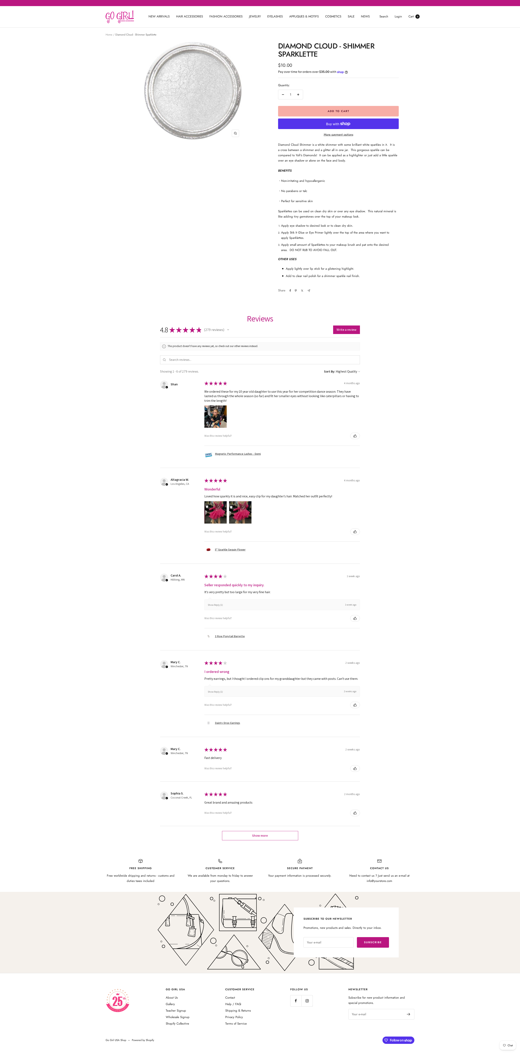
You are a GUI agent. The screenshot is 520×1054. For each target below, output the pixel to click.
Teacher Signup (176, 1010)
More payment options (338, 134)
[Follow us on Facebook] (295, 1000)
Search (383, 16)
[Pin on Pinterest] (296, 290)
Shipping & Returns (238, 1010)
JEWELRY (255, 16)
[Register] (408, 1014)
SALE (351, 16)
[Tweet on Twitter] (302, 290)
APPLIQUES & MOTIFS (304, 16)
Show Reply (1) (215, 604)
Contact (230, 997)
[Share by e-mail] (309, 290)
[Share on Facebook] (290, 290)
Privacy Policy (234, 1017)
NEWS (365, 16)
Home (109, 35)
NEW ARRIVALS (159, 16)
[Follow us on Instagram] (307, 1000)
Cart (413, 16)
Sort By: (329, 371)
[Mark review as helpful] (355, 436)
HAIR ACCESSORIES (189, 16)
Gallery (170, 1004)
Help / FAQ (233, 1004)
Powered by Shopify (143, 1040)
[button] (228, 329)
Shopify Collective (177, 1023)
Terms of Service (236, 1023)
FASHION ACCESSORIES (226, 16)
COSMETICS (333, 16)
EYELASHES (275, 16)
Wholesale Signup (178, 1017)
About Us (172, 997)
